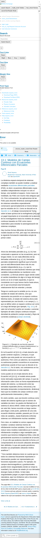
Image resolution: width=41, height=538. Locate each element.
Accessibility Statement (20, 528)
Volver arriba (5, 501)
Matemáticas (33, 155)
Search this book (5, 35)
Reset (3, 55)
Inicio (9, 155)
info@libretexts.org (22, 530)
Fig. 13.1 (30, 307)
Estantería (20, 155)
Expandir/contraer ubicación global (39, 155)
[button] (7, 120)
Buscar (4, 535)
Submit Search (5, 42)
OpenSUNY (16, 176)
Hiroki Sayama (12, 172)
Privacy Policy (32, 526)
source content (26, 493)
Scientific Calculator (10, 106)
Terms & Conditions (7, 528)
